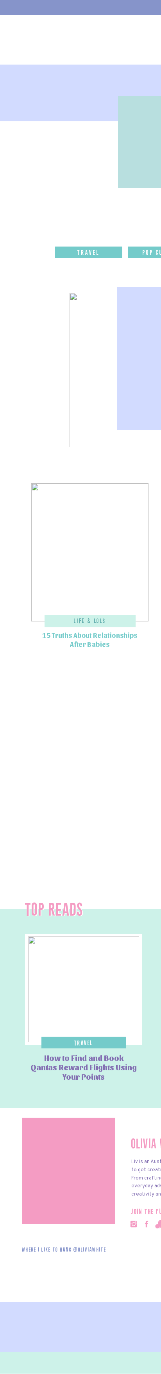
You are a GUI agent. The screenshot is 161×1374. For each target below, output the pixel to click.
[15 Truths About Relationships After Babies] (89, 552)
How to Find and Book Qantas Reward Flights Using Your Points (83, 1067)
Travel (83, 1043)
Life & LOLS (90, 621)
